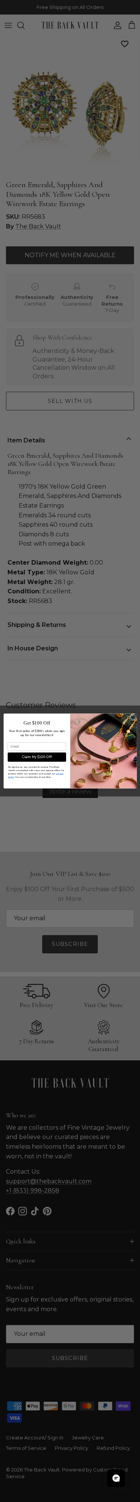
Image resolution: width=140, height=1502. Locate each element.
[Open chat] (116, 1478)
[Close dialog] (132, 717)
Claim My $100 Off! (37, 757)
